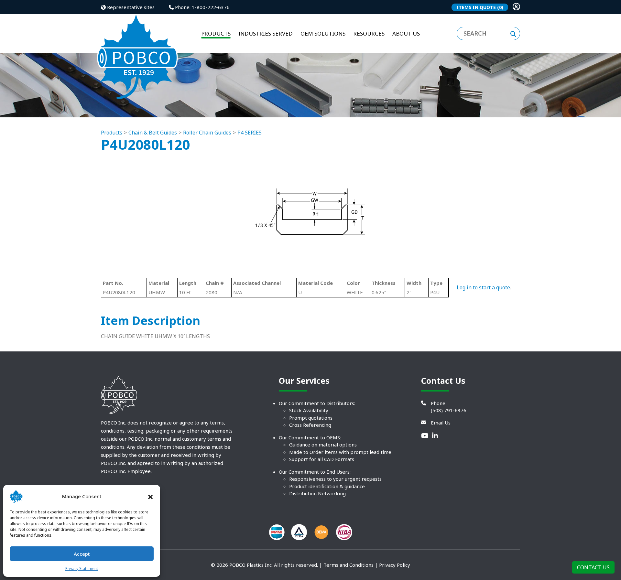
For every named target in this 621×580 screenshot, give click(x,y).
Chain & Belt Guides (152, 132)
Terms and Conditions (348, 565)
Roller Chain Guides (207, 132)
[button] (150, 496)
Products (111, 132)
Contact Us (593, 567)
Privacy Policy (394, 565)
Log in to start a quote (483, 287)
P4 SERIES (249, 132)
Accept (82, 554)
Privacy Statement (81, 568)
